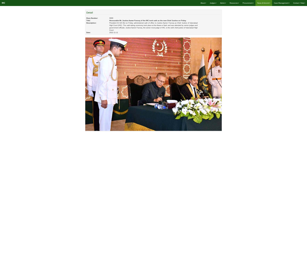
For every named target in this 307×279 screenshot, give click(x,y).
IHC (3, 3)
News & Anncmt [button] (263, 3)
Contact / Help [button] (298, 3)
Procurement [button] (247, 3)
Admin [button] (222, 3)
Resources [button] (234, 3)
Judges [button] (212, 3)
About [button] (203, 3)
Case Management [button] (281, 3)
